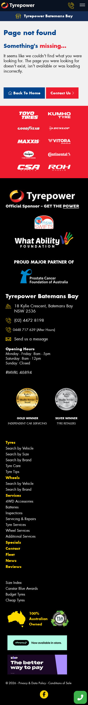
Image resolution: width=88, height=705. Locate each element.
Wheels (13, 477)
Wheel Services (18, 530)
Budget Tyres (15, 594)
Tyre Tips (12, 471)
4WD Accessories (19, 501)
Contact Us (61, 93)
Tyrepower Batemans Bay (48, 15)
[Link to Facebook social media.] (44, 694)
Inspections (14, 513)
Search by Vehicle (19, 448)
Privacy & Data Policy (32, 683)
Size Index (14, 582)
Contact (13, 548)
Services (13, 495)
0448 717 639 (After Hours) (34, 330)
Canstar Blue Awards (22, 588)
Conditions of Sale (60, 683)
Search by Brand (18, 460)
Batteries (12, 507)
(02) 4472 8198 (29, 320)
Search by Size (17, 454)
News (11, 560)
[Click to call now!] (71, 5)
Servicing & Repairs (21, 519)
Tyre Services (16, 524)
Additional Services (20, 536)
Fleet (10, 554)
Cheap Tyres (15, 600)
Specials (13, 542)
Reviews (13, 566)
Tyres (10, 442)
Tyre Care (13, 465)
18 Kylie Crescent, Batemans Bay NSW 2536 (43, 309)
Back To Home (26, 93)
